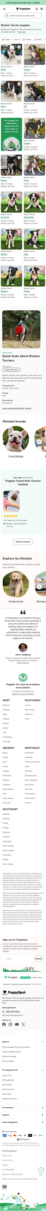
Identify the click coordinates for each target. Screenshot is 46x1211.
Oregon (5, 728)
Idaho (5, 714)
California (6, 705)
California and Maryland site (12, 1174)
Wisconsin (7, 803)
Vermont (28, 803)
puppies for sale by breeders (23, 694)
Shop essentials (8, 1061)
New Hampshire (31, 780)
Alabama (6, 814)
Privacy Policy (7, 1160)
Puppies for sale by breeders (21, 984)
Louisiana (6, 837)
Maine (27, 766)
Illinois (5, 753)
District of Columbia (32, 762)
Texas (27, 719)
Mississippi (7, 841)
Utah (4, 732)
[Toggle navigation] (4, 8)
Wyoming (6, 741)
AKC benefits (7, 1085)
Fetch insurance (8, 1089)
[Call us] (37, 9)
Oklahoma (29, 714)
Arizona (28, 705)
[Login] (41, 9)
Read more (22, 32)
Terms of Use (7, 1156)
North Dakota (8, 789)
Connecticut (29, 753)
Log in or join (7, 1075)
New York (28, 789)
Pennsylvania (30, 794)
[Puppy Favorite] (19, 46)
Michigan (6, 771)
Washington (7, 737)
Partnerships (6, 1094)
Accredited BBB (8, 1169)
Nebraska (6, 784)
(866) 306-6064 (13, 1011)
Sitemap (5, 1165)
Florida (5, 823)
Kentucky (6, 832)
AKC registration (8, 1080)
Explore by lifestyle (9, 1056)
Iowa (4, 762)
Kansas (5, 766)
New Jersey (29, 784)
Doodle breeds (16, 601)
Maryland (28, 771)
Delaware (28, 757)
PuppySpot (6, 984)
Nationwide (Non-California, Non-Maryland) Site (19, 1179)
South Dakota (8, 798)
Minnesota (7, 775)
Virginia (5, 859)
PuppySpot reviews (9, 1099)
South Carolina (8, 850)
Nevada (6, 723)
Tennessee (7, 855)
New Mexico (30, 710)
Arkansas (6, 818)
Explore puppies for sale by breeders (16, 1047)
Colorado (6, 710)
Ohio (4, 794)
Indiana (5, 757)
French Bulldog (16, 456)
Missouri (6, 780)
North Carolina (8, 846)
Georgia (6, 827)
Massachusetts (31, 775)
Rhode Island (30, 798)
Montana (6, 719)
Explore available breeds (11, 1052)
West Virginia (8, 864)
